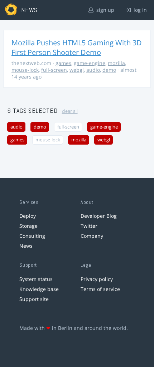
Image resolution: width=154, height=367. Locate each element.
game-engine (89, 63)
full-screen (54, 69)
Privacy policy (97, 279)
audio (93, 69)
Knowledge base (39, 289)
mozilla (116, 63)
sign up (104, 9)
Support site (34, 299)
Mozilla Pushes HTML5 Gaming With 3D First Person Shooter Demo (76, 47)
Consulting (32, 235)
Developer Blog (99, 215)
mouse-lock (25, 69)
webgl (76, 69)
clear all (70, 111)
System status (36, 279)
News (26, 245)
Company (92, 235)
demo (109, 69)
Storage (28, 225)
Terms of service (100, 289)
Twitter (89, 225)
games (63, 63)
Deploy (27, 215)
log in (139, 9)
